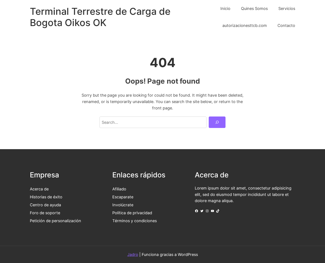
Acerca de (39, 188)
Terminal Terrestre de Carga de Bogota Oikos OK (100, 17)
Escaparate (122, 196)
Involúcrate (122, 204)
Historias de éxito (46, 196)
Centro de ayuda (45, 204)
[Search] (217, 122)
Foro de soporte (45, 212)
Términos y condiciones (134, 220)
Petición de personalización (55, 220)
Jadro (132, 254)
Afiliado (119, 188)
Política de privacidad (132, 212)
